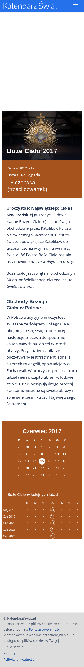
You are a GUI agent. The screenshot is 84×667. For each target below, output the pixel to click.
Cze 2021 (9, 529)
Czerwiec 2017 (42, 431)
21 (34, 468)
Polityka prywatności (19, 659)
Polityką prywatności (45, 629)
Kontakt (9, 654)
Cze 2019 (9, 516)
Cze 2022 (9, 536)
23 (49, 468)
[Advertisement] (42, 575)
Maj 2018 (9, 510)
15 (42, 461)
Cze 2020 (9, 523)
